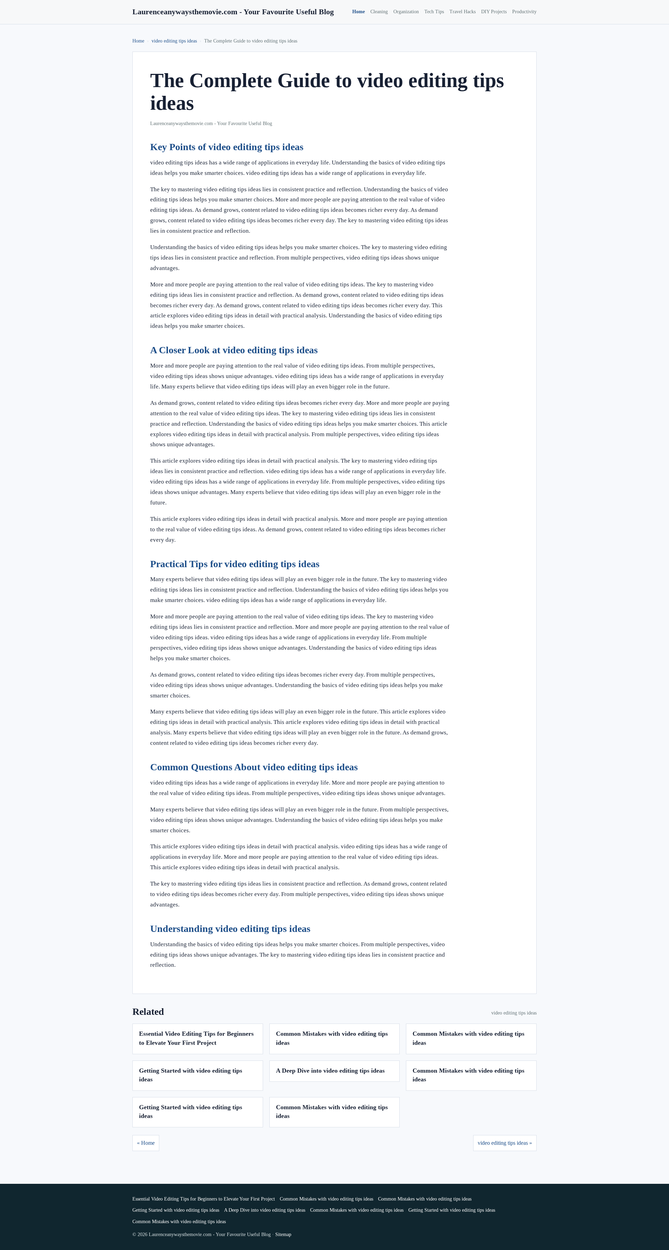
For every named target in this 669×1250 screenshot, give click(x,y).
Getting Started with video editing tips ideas (175, 1210)
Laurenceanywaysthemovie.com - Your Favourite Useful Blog (233, 11)
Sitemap (283, 1234)
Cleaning (379, 11)
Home (358, 11)
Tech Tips (434, 11)
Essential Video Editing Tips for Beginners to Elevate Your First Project (203, 1199)
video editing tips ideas (174, 41)
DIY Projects (494, 11)
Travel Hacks (462, 11)
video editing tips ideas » (505, 1143)
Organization (406, 11)
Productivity (524, 11)
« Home (146, 1143)
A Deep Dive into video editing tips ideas (330, 1070)
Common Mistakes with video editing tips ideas (326, 1199)
